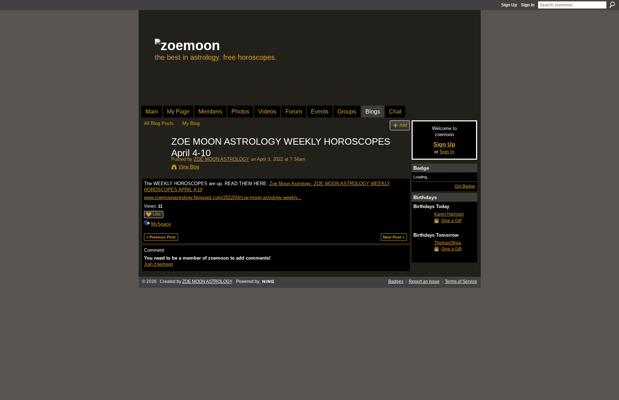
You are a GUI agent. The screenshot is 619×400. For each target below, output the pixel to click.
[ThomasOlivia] (422, 256)
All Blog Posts (159, 123)
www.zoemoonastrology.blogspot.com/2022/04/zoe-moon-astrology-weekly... (223, 197)
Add (403, 125)
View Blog (188, 166)
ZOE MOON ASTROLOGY (221, 159)
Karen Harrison (449, 214)
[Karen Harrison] (422, 227)
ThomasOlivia (447, 242)
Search (612, 4)
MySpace (161, 224)
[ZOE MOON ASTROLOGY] (155, 157)
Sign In (527, 5)
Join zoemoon (158, 264)
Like (157, 214)
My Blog (191, 123)
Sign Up (509, 5)
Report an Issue (424, 281)
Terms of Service (461, 281)
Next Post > (393, 237)
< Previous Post (161, 237)
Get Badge (465, 186)
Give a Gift (451, 220)
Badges (395, 281)
